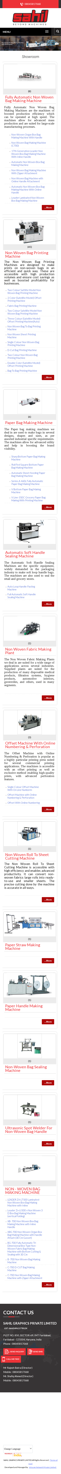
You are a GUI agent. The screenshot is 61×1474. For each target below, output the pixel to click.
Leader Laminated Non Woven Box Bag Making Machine (27, 199)
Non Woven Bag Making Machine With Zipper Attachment (28, 172)
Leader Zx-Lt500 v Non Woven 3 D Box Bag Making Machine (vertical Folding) (25, 1213)
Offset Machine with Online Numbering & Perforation (30, 745)
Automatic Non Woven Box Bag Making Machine (28, 163)
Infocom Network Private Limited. (42, 1467)
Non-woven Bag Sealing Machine (26, 1068)
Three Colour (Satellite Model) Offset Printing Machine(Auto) (23, 320)
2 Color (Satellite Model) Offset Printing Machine (24, 299)
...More (48, 207)
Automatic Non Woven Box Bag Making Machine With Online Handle (28, 189)
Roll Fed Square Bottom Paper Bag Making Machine (27, 466)
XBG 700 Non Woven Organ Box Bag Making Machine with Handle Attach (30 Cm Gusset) (24, 1234)
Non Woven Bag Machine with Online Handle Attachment (27, 180)
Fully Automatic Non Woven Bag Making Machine (29, 99)
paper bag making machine (29, 422)
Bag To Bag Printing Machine (22, 370)
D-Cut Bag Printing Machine (22, 350)
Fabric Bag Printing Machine (22, 305)
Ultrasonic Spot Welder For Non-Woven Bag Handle (28, 1129)
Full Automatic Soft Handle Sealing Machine (21, 596)
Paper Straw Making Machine (22, 946)
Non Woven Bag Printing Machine (26, 254)
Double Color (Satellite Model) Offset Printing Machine (23, 364)
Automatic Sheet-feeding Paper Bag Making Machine (28, 474)
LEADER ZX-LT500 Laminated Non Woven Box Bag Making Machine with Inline (23, 1202)
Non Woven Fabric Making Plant (28, 651)
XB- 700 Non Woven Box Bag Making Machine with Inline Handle (22, 1224)
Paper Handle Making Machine (24, 1007)
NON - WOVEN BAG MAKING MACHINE (22, 1190)
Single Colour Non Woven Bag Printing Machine (23, 343)
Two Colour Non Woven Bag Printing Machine (22, 356)
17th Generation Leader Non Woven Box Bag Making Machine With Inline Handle (28, 153)
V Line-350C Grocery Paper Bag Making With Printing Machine (28, 499)
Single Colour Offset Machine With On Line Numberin (23, 788)
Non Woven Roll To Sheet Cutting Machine (27, 856)
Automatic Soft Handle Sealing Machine (25, 554)
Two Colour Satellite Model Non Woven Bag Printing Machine (24, 312)
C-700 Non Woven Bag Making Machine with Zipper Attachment (24, 1276)
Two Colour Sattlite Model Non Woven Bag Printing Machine (24, 291)
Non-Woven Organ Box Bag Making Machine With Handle (26, 136)
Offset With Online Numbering (23, 802)
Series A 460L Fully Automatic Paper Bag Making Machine (27, 482)
